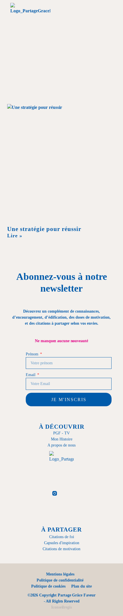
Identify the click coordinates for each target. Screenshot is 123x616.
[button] (77, 16)
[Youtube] (82, 493)
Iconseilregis (61, 607)
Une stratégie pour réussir (44, 229)
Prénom (32, 354)
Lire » (14, 235)
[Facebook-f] (40, 493)
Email (31, 375)
